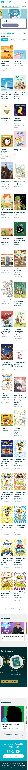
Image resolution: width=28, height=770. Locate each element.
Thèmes (8, 36)
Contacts (5, 763)
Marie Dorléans (5, 302)
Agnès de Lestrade (18, 366)
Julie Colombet (17, 216)
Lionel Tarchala (17, 185)
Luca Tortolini (17, 272)
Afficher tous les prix (9, 681)
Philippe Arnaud (5, 397)
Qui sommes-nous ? (6, 765)
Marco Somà (17, 274)
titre (3, 36)
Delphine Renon (18, 433)
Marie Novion (17, 153)
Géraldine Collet (18, 120)
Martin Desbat (17, 305)
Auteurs (23, 6)
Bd (18, 6)
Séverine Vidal (4, 96)
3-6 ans (18, 39)
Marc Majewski (4, 98)
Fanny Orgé (4, 120)
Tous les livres (7, 33)
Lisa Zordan (4, 216)
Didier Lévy (4, 214)
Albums (4, 6)
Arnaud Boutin (4, 271)
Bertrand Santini (5, 465)
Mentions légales (6, 768)
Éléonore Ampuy (5, 399)
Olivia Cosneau (17, 122)
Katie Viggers (17, 98)
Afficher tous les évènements (13, 734)
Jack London (4, 183)
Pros (24, 2)
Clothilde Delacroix (18, 368)
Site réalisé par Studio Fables (18, 768)
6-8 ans (25, 39)
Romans (11, 6)
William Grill (17, 404)
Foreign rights (20, 763)
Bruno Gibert (17, 244)
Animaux (4, 39)
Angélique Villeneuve (19, 432)
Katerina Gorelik (5, 65)
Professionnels (12, 763)
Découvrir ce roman (10, 25)
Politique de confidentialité (18, 765)
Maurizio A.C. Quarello (6, 185)
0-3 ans (12, 39)
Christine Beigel (5, 240)
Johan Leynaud (17, 63)
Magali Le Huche (5, 242)
